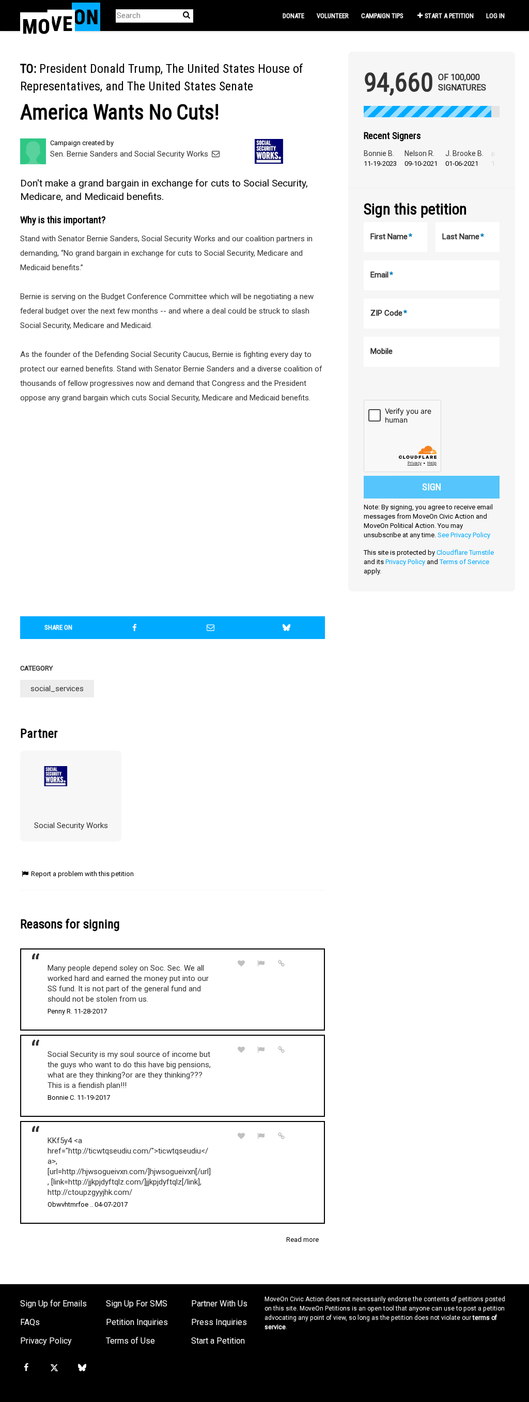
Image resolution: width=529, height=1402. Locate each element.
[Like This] (241, 964)
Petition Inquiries (137, 1322)
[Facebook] (26, 1368)
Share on (58, 627)
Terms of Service (464, 562)
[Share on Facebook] (134, 627)
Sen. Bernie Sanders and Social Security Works (130, 154)
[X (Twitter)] (53, 1368)
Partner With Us (219, 1303)
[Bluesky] (82, 1368)
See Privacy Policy (464, 535)
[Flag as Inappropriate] (261, 964)
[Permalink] (281, 963)
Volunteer (333, 16)
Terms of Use (130, 1341)
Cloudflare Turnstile (465, 552)
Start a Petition (449, 16)
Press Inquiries (219, 1322)
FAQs (30, 1322)
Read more (302, 1239)
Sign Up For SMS (136, 1303)
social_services (57, 688)
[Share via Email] (210, 627)
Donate (293, 16)
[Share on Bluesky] (286, 627)
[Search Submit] (186, 15)
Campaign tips (382, 16)
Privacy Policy (405, 562)
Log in (495, 16)
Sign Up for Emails (53, 1303)
